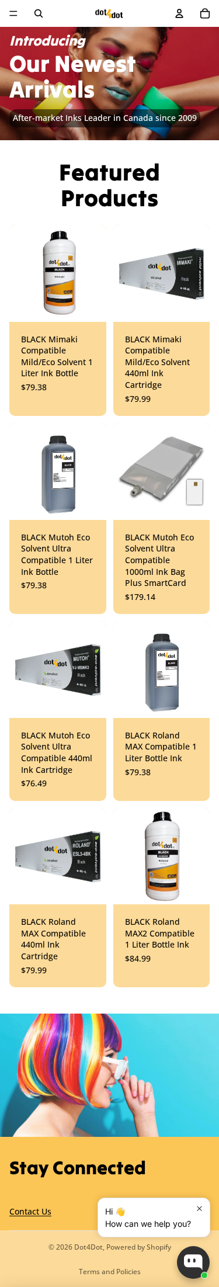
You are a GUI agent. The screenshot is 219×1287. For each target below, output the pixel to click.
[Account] (179, 13)
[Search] (38, 13)
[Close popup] (199, 1208)
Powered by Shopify (138, 1247)
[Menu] (13, 13)
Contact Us (30, 1211)
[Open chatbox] (193, 1262)
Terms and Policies (110, 1271)
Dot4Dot (88, 1247)
